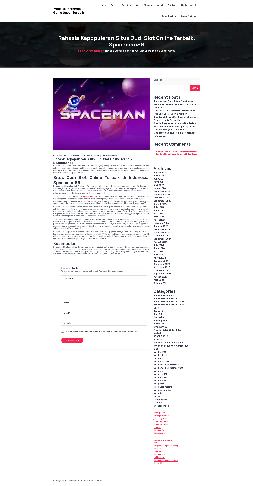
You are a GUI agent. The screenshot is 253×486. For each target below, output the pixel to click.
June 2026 (159, 179)
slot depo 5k (160, 380)
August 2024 (160, 242)
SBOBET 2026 (161, 336)
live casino (159, 317)
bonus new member (164, 295)
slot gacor (159, 383)
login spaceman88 (91, 196)
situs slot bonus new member (169, 342)
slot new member (163, 390)
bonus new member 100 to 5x (169, 304)
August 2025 (160, 204)
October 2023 (161, 270)
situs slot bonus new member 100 (171, 346)
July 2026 (159, 175)
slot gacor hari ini (163, 387)
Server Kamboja (169, 16)
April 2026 (159, 185)
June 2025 (159, 210)
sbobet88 (158, 463)
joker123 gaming (160, 419)
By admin (75, 156)
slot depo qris (159, 454)
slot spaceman (160, 433)
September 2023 (162, 273)
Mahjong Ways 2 (188, 5)
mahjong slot (160, 320)
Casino (114, 5)
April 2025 (159, 216)
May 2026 (159, 182)
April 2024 (159, 254)
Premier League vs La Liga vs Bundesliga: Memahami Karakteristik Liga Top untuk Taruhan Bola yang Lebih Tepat (175, 126)
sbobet (157, 333)
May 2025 (158, 213)
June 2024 (159, 248)
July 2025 (159, 207)
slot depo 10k (160, 374)
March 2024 (160, 258)
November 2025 (162, 194)
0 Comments (111, 156)
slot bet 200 (160, 352)
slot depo (158, 371)
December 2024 (162, 229)
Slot (137, 5)
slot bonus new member (166, 365)
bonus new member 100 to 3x (169, 301)
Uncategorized (94, 50)
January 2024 (161, 261)
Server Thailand (188, 16)
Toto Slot (158, 402)
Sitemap (148, 5)
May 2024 (159, 251)
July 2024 (159, 245)
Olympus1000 (160, 327)
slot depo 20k (161, 377)
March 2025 (160, 220)
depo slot (157, 427)
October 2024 (161, 235)
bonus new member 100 (166, 298)
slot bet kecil (160, 355)
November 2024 (162, 232)
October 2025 (161, 198)
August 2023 (160, 277)
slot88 (156, 443)
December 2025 (162, 191)
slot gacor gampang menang (166, 446)
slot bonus (159, 358)
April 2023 (159, 280)
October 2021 (160, 283)
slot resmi (158, 449)
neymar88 (159, 323)
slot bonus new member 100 (168, 368)
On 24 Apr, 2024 (60, 156)
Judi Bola (126, 5)
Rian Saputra (162, 151)
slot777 (158, 396)
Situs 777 (159, 339)
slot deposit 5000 (161, 416)
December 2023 (162, 264)
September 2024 (162, 239)
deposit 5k (159, 311)
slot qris (158, 393)
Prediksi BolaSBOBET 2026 (168, 330)
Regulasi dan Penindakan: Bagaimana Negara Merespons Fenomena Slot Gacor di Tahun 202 (176, 104)
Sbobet (159, 5)
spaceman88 (160, 399)
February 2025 (161, 223)
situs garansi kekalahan (163, 440)
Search (158, 79)
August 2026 (160, 172)
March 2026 (160, 188)
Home (103, 5)
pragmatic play (160, 451)
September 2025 (162, 201)
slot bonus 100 (161, 361)
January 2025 (161, 226)
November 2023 (162, 267)
